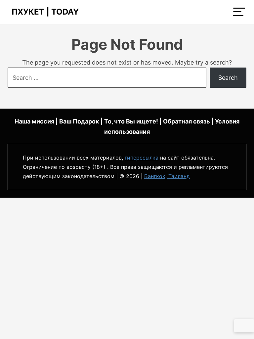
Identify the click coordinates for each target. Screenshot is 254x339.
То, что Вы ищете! (131, 121)
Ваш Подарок (79, 121)
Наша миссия (34, 121)
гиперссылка (141, 157)
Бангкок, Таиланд (167, 176)
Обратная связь (186, 121)
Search (228, 77)
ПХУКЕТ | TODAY (43, 12)
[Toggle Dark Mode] (244, 325)
